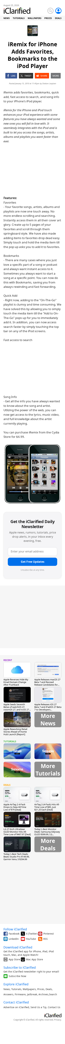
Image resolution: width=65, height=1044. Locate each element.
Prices (40, 989)
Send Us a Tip (38, 1007)
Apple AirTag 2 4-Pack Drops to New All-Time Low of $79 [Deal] (14, 807)
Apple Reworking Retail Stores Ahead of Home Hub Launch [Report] (15, 731)
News (6, 989)
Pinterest (48, 933)
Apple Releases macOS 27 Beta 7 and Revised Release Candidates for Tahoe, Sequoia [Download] (47, 684)
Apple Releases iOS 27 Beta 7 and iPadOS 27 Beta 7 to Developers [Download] (47, 708)
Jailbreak (32, 994)
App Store (14, 959)
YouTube (31, 938)
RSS (45, 938)
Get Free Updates (32, 562)
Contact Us (54, 1007)
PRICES (48, 18)
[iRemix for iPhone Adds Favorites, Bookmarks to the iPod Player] (32, 473)
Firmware (20, 994)
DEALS (58, 18)
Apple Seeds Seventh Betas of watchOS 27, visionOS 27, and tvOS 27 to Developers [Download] (16, 708)
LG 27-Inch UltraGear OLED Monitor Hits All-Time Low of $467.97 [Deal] (17, 832)
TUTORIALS (19, 18)
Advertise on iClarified (16, 1007)
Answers (8, 994)
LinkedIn (14, 938)
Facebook (14, 933)
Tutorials (16, 989)
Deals (49, 989)
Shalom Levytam (49, 83)
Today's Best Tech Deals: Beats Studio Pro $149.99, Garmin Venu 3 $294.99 (16, 856)
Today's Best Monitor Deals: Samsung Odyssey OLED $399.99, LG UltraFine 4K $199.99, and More (47, 834)
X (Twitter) (32, 933)
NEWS (6, 18)
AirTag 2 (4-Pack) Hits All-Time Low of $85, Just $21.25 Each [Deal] (46, 807)
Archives (43, 994)
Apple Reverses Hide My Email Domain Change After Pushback (15, 682)
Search (53, 994)
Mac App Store (34, 959)
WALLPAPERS (34, 18)
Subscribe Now (17, 976)
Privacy (57, 1019)
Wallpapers (29, 989)
